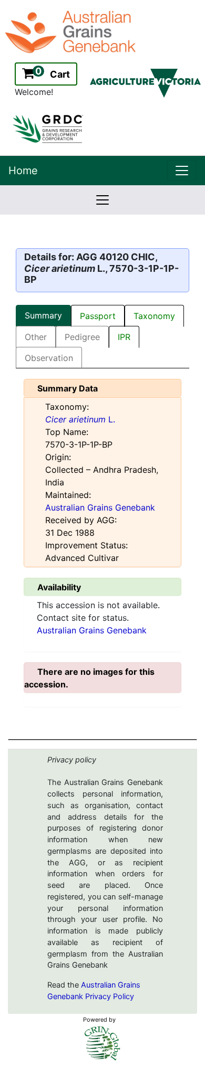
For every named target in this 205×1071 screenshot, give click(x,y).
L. (80, 419)
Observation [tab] (49, 358)
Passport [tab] (98, 316)
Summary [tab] (43, 315)
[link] (182, 170)
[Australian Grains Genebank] (71, 31)
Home (23, 170)
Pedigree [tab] (82, 337)
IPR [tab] (124, 337)
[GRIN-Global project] (102, 1043)
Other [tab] (36, 337)
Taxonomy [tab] (154, 316)
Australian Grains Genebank (100, 507)
